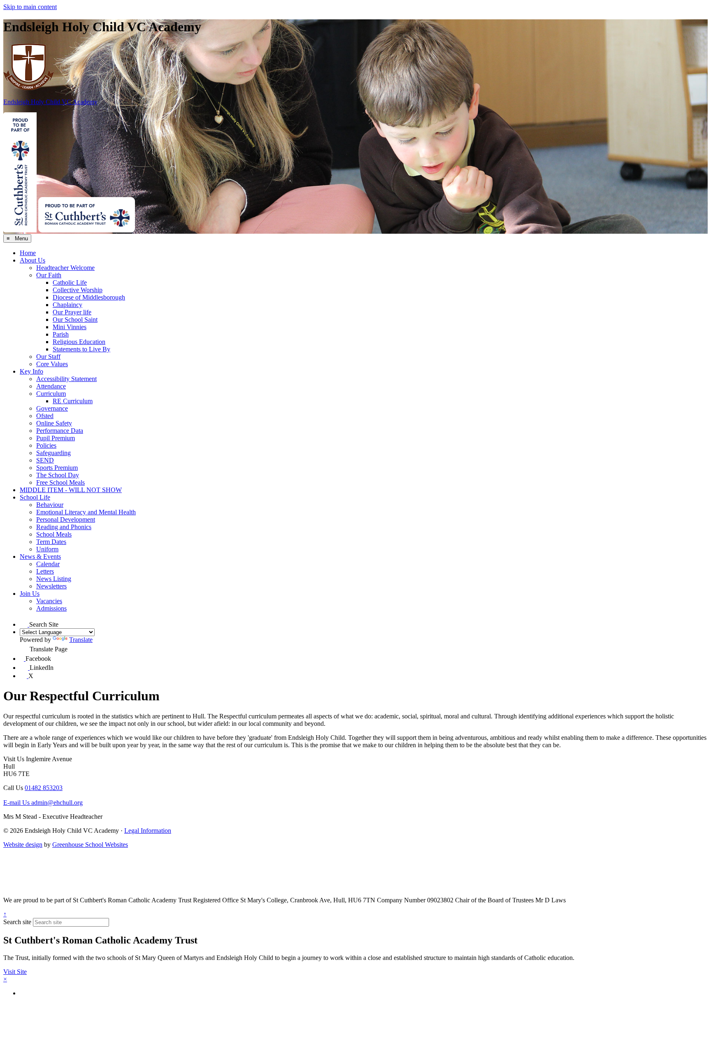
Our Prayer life (72, 312)
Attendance (51, 386)
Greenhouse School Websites (90, 844)
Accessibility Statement (66, 378)
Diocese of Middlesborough (89, 297)
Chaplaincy (67, 304)
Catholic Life (70, 282)
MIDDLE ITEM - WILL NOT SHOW (71, 489)
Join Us (30, 593)
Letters (45, 571)
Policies (46, 445)
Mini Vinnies (69, 326)
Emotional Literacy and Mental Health (86, 512)
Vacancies (49, 600)
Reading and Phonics (63, 526)
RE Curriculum (73, 400)
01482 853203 (44, 787)
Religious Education (79, 341)
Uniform (47, 549)
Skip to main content (30, 6)
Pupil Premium (55, 438)
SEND (45, 460)
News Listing (53, 578)
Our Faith (48, 275)
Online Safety (54, 423)
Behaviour (49, 504)
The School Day (57, 475)
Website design (22, 844)
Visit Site (15, 971)
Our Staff (48, 356)
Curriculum (51, 393)
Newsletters (51, 586)
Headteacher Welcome (65, 267)
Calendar (48, 563)
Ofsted (44, 415)
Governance (52, 408)
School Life (35, 497)
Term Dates (51, 541)
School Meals (54, 534)
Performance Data (59, 430)
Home (28, 252)
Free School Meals (60, 482)
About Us (32, 260)
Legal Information (147, 830)
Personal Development (65, 519)
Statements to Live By (81, 349)
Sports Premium (57, 467)
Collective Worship (77, 289)
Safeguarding (53, 452)
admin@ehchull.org (43, 802)
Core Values (52, 363)
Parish (61, 334)
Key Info (31, 371)
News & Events (40, 556)
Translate (81, 639)
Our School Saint (75, 319)
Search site (17, 921)
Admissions (51, 608)
